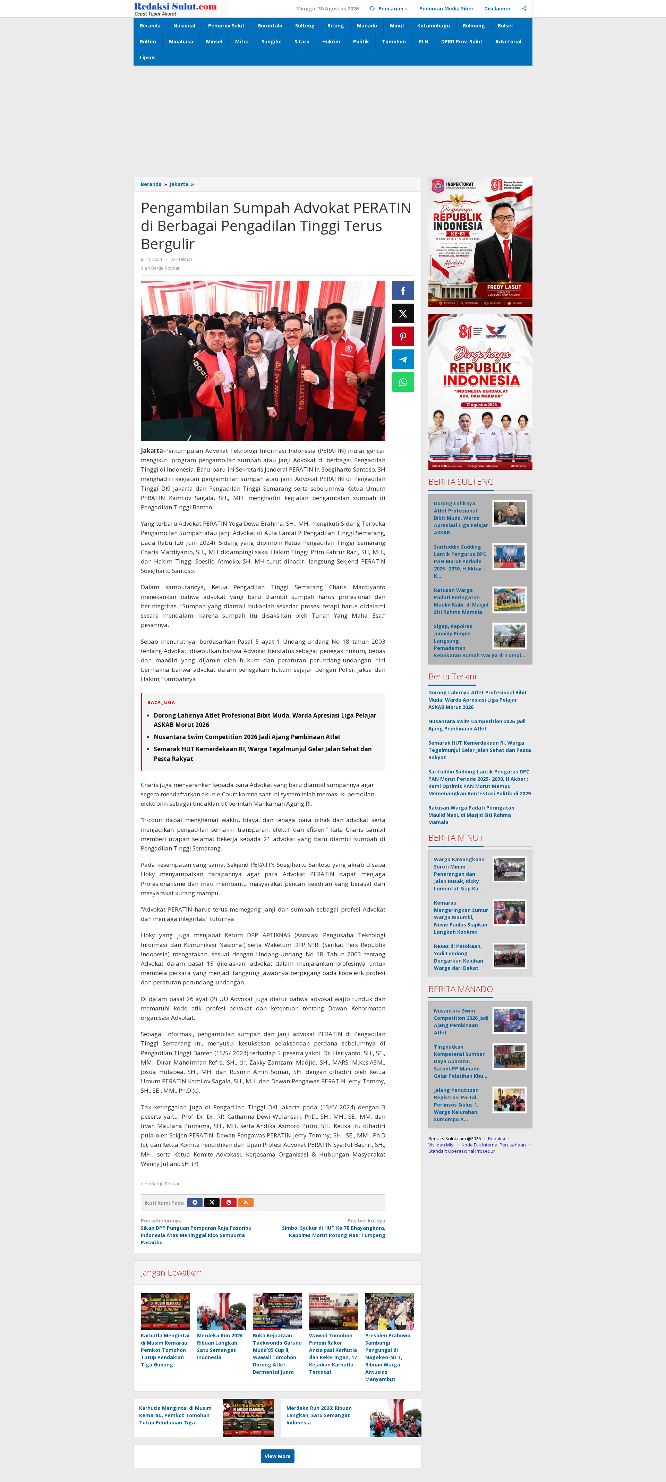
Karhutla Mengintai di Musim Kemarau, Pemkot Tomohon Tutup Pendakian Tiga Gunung (165, 1350)
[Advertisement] (333, 117)
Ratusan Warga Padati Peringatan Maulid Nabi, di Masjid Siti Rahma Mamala (471, 814)
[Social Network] (524, 8)
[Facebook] (195, 1202)
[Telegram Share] (403, 359)
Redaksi (496, 1138)
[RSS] (246, 1202)
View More (278, 1456)
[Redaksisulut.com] (181, 8)
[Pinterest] (229, 1202)
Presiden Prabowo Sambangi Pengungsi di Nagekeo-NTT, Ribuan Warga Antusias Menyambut (387, 1357)
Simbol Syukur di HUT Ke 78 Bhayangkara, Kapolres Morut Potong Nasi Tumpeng (333, 1227)
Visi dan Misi (441, 1144)
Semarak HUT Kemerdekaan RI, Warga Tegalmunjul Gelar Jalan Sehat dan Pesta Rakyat (479, 749)
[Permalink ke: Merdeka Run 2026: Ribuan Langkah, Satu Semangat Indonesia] (221, 1311)
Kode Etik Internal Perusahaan (494, 1144)
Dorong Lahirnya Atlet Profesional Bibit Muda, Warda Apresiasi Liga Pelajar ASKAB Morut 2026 (477, 699)
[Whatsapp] (403, 382)
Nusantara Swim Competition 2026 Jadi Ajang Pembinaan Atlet (247, 737)
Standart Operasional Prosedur (461, 1151)
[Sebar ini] (403, 290)
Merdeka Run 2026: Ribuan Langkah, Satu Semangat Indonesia (319, 1415)
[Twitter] (212, 1202)
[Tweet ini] (403, 313)
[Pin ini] (403, 336)
